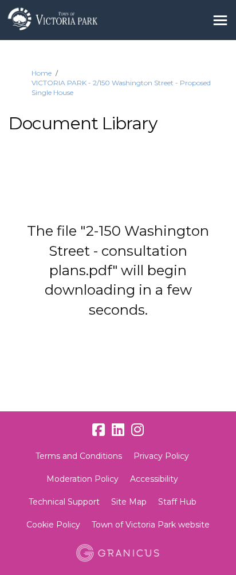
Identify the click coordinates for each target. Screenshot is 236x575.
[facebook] (98, 430)
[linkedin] (118, 430)
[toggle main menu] (220, 20)
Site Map (129, 502)
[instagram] (137, 430)
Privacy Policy (161, 456)
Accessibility (154, 479)
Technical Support (64, 502)
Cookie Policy (53, 525)
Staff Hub (177, 502)
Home (42, 73)
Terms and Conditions (79, 456)
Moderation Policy (82, 479)
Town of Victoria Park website (151, 525)
